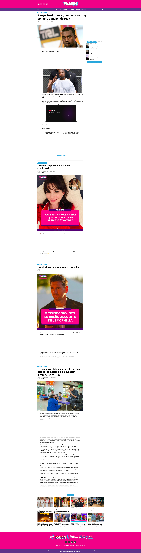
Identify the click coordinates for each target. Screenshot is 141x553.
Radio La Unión (72, 551)
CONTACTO (78, 9)
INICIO (56, 9)
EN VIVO (59, 9)
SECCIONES (72, 9)
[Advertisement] (62, 61)
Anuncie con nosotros (80, 545)
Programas (66, 545)
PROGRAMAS (65, 9)
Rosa (43, 172)
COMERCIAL (83, 9)
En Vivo (60, 545)
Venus (41, 22)
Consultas (72, 545)
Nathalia (43, 378)
